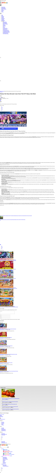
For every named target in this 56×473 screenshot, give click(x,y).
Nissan (2, 9)
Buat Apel (4, 463)
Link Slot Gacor (20, 215)
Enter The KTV (3, 215)
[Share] (1, 101)
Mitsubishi (3, 10)
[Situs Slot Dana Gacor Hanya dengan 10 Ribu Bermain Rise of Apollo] (6, 287)
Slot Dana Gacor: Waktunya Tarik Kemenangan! (6, 269)
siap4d (1, 415)
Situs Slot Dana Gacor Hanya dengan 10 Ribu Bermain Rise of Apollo (8, 288)
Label (2, 456)
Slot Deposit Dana (24, 215)
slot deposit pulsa (4, 429)
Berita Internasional (5, 459)
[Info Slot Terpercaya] (4, 3)
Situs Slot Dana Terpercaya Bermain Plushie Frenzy (6, 345)
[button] (1, 4)
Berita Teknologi (4, 8)
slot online (30, 215)
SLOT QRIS (1, 416)
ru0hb (0, 97)
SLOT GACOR (2, 414)
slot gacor (28, 215)
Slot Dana (14, 259)
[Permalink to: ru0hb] (1, 96)
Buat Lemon (4, 462)
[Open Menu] (1, 5)
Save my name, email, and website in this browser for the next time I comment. (10, 319)
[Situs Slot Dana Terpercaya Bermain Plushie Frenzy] (6, 278)
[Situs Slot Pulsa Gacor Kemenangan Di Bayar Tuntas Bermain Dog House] (6, 306)
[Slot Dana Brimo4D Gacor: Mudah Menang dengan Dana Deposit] (6, 259)
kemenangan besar (16, 215)
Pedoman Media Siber (4, 434)
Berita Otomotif (3, 7)
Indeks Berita (3, 433)
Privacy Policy (3, 441)
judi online (12, 215)
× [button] (0, 446)
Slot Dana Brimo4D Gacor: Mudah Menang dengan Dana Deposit (8, 260)
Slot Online (3, 422)
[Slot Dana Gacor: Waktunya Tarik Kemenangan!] (3, 336)
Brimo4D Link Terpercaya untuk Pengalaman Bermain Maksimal (10, 401)
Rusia (2, 11)
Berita (14, 306)
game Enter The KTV (8, 215)
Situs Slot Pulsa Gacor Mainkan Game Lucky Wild (6, 297)
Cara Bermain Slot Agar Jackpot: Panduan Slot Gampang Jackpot (10, 406)
